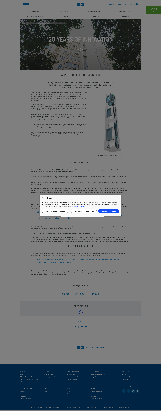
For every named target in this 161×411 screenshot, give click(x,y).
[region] (80, 206)
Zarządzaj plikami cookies (55, 211)
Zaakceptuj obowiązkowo (84, 211)
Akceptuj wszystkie (108, 211)
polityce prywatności (78, 206)
